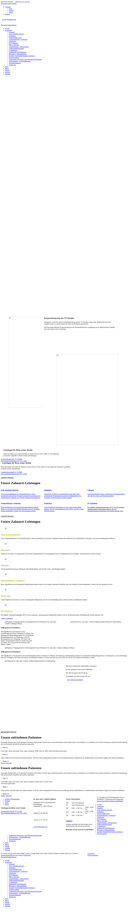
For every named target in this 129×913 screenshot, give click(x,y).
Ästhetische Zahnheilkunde (105, 828)
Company (8, 7)
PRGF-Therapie (102, 821)
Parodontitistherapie (103, 813)
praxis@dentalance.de (9, 19)
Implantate (100, 812)
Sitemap (120, 801)
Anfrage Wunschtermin (12, 799)
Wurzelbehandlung (15, 839)
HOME (99, 804)
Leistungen (100, 806)
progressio (120, 799)
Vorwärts (9, 763)
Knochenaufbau (102, 833)
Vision (11, 12)
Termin (7, 846)
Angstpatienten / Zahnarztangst (107, 823)
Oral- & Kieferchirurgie (104, 810)
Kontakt (7, 801)
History (11, 10)
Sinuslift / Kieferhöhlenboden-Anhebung (110, 832)
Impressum (114, 801)
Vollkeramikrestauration (104, 824)
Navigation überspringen (9, 3)
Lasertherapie (101, 826)
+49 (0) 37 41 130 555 (22, 2)
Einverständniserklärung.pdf (14, 461)
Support (7, 14)
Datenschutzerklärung (104, 801)
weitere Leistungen (7, 618)
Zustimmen (91, 853)
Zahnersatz (12, 841)
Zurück (3, 763)
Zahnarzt (100, 808)
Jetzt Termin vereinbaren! (75, 680)
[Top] (1, 911)
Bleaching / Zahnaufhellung (106, 830)
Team (10, 9)
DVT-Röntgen (101, 819)
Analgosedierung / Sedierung (106, 815)
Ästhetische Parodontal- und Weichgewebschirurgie (25, 835)
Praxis (7, 804)
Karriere (7, 848)
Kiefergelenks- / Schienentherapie (19, 837)
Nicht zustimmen (92, 855)
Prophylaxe (100, 817)
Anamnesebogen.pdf (11, 459)
